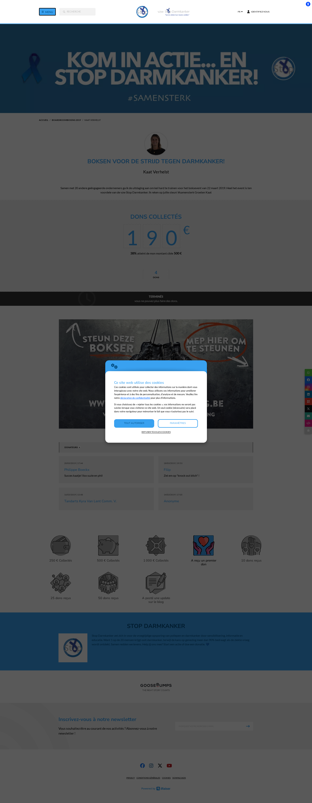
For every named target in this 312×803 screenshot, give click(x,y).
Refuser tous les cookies (156, 432)
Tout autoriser (134, 423)
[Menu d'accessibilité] (308, 4)
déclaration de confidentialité (135, 397)
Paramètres (178, 423)
